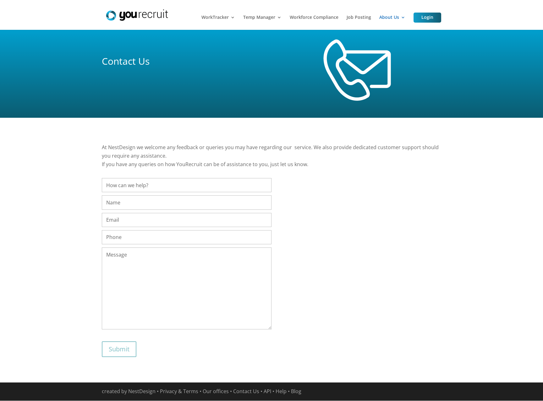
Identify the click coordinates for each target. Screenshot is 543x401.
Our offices (216, 391)
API (267, 391)
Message (116, 254)
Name (113, 202)
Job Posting (359, 17)
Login (427, 17)
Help (281, 391)
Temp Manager (259, 17)
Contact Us (246, 391)
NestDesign (142, 391)
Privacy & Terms (179, 391)
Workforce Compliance (314, 17)
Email (112, 219)
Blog (296, 391)
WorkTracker (215, 17)
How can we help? (127, 185)
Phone (114, 237)
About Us (389, 17)
